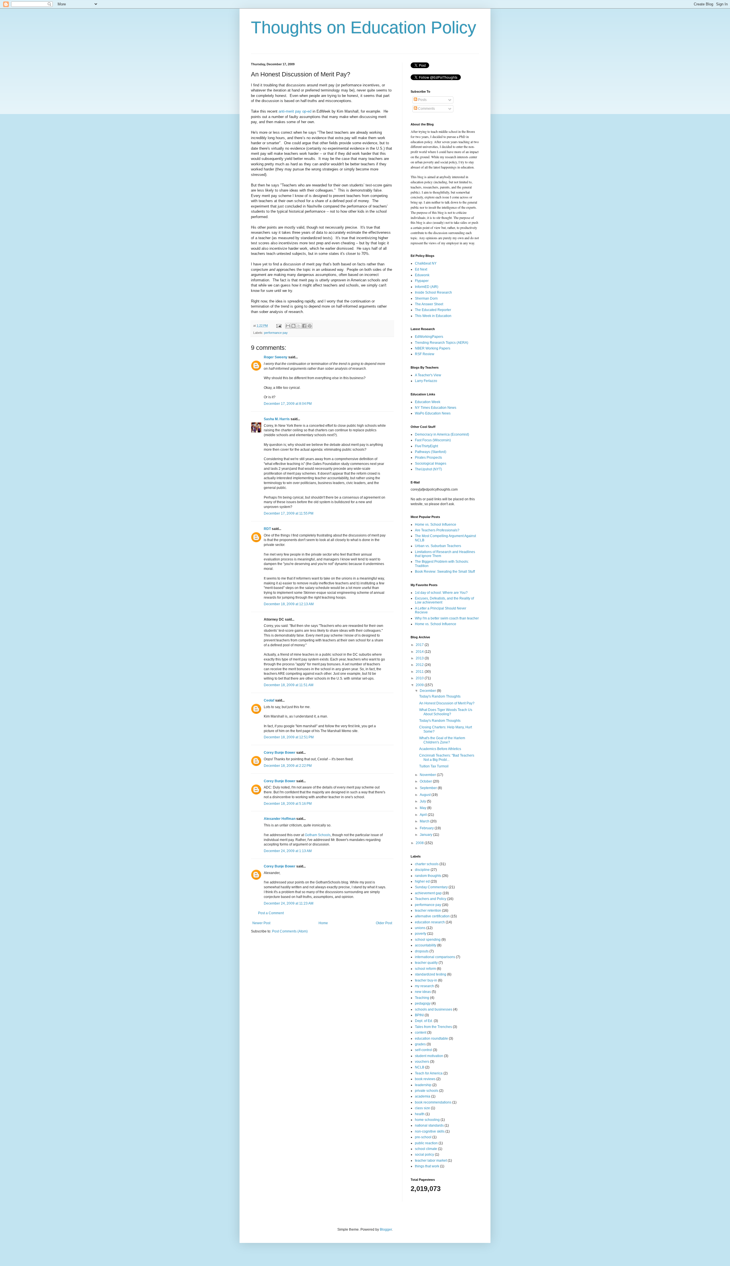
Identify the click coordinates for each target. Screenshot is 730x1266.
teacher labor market (431, 1161)
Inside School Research (433, 292)
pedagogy (423, 1003)
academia (422, 1096)
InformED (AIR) (426, 287)
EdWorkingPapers (429, 337)
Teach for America (429, 1073)
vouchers (422, 1062)
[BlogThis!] (293, 326)
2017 (420, 645)
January (426, 835)
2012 (420, 665)
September (429, 788)
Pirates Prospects (428, 458)
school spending (428, 940)
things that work (427, 1166)
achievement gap (428, 893)
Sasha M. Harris (277, 419)
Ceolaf (269, 700)
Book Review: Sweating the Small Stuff (445, 572)
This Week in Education (433, 316)
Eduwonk (422, 275)
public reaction (426, 1143)
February (427, 828)
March (425, 821)
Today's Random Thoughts (440, 696)
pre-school (423, 1137)
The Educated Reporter (433, 310)
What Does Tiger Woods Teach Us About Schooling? (445, 712)
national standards (429, 1125)
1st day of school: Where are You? (441, 593)
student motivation (429, 1056)
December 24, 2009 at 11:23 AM (288, 903)
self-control (423, 1050)
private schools (426, 1091)
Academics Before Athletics (440, 749)
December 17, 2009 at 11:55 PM (288, 513)
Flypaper (422, 281)
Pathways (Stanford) (430, 452)
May (423, 808)
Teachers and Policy (430, 899)
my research (424, 986)
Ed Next (421, 269)
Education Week (427, 402)
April (424, 815)
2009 (420, 685)
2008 (420, 843)
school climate (426, 1149)
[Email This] (288, 326)
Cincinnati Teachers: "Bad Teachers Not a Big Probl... (446, 757)
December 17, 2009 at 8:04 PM (288, 404)
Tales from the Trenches (433, 1027)
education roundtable (431, 1039)
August (425, 795)
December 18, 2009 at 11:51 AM (288, 685)
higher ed (422, 881)
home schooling (427, 1120)
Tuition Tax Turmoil (434, 766)
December (428, 691)
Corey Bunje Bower (279, 753)
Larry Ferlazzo (426, 381)
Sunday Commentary (431, 887)
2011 (420, 672)
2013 (420, 658)
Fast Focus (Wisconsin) (433, 440)
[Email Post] (278, 325)
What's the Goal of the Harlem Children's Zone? (442, 740)
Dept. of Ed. (424, 1021)
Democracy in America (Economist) (442, 434)
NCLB (419, 1067)
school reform (425, 969)
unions (420, 928)
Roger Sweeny (275, 357)
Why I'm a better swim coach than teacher (447, 618)
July (423, 801)
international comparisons (435, 957)
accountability (425, 945)
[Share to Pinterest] (310, 326)
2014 (420, 652)
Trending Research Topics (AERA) (441, 343)
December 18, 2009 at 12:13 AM (289, 604)
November (428, 775)
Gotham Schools (317, 835)
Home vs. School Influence (435, 525)
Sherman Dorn (426, 298)
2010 (420, 678)
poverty (420, 934)
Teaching (422, 998)
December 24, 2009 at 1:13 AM (288, 851)
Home (323, 923)
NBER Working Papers (432, 348)
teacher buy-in (426, 980)
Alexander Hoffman (279, 819)
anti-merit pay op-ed (294, 111)
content (420, 1033)
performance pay (276, 332)
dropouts (422, 951)
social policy (424, 1155)
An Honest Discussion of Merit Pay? (446, 703)
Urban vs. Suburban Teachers (438, 546)
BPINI (419, 1015)
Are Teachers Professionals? (437, 530)
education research (430, 922)
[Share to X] (299, 326)
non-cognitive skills (430, 1131)
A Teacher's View (428, 375)
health (420, 1114)
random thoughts (428, 876)
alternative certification (432, 916)
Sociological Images (430, 464)
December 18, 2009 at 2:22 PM (288, 766)
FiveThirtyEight (426, 446)
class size (422, 1108)
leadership (423, 1085)
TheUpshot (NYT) (428, 469)
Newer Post (261, 923)
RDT (267, 529)
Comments (426, 109)
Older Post (384, 923)
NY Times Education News (435, 408)
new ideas (423, 992)
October (426, 781)
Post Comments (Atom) (290, 931)
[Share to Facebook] (304, 326)
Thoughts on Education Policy (363, 27)
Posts (422, 100)
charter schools (427, 864)
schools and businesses (433, 1009)
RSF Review (424, 354)
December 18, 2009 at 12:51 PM (289, 737)
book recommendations (433, 1102)
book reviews (425, 1079)
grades (420, 1044)
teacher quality (426, 963)
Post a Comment (271, 913)
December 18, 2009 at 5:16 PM (288, 804)
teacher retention (428, 911)
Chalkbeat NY (426, 263)
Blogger (386, 1230)
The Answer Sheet (429, 304)
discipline (422, 870)
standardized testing (430, 974)
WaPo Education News (433, 413)
